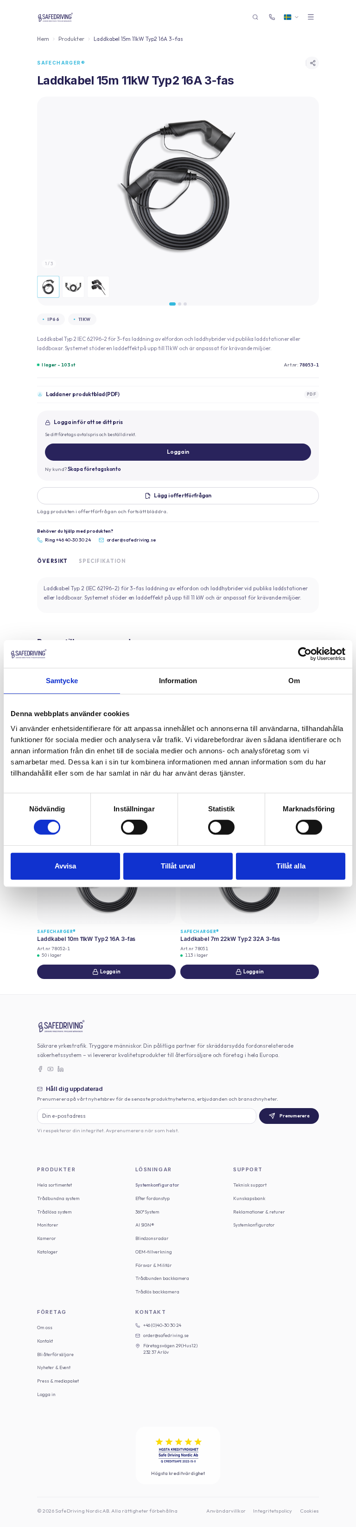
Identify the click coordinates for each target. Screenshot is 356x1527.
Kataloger (47, 1252)
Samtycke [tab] (62, 681)
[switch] (134, 827)
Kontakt (45, 1341)
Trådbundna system (58, 1198)
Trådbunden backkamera (162, 1278)
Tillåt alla (290, 866)
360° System (147, 1212)
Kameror (46, 1238)
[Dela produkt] (312, 63)
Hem (43, 38)
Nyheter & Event (53, 1367)
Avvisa (65, 866)
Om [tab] (294, 681)
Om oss (44, 1328)
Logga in (178, 451)
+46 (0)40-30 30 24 (162, 1325)
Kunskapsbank (249, 1198)
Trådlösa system (54, 1212)
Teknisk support (250, 1185)
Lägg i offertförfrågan (182, 495)
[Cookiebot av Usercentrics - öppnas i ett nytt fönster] (304, 654)
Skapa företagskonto (94, 469)
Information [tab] (178, 681)
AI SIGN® (144, 1225)
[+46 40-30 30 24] (272, 17)
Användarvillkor (226, 1510)
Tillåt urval (178, 866)
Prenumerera (294, 1116)
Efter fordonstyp (152, 1198)
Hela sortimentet (54, 1185)
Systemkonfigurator (157, 1185)
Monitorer (47, 1225)
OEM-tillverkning (153, 1252)
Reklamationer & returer (259, 1212)
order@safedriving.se (131, 540)
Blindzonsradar (152, 1238)
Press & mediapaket (58, 1381)
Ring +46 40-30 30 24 (68, 540)
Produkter (71, 38)
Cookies (309, 1510)
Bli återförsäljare (55, 1354)
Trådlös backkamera (157, 1292)
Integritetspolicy (272, 1510)
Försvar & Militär (153, 1265)
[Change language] (291, 17)
